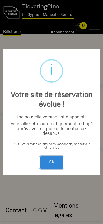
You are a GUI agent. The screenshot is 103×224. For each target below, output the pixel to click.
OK (51, 162)
